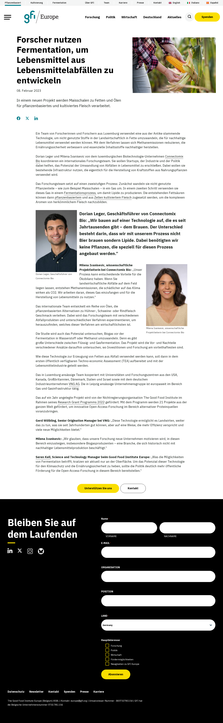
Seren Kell (43, 457)
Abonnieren (115, 674)
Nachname (170, 536)
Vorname (111, 536)
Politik (114, 650)
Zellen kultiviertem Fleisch (113, 197)
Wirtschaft (116, 654)
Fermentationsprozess (80, 193)
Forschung (116, 645)
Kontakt (133, 488)
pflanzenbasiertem (68, 197)
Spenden (207, 17)
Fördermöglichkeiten (122, 659)
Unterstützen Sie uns (98, 488)
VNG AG (74, 384)
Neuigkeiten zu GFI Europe (125, 664)
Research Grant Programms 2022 (81, 402)
